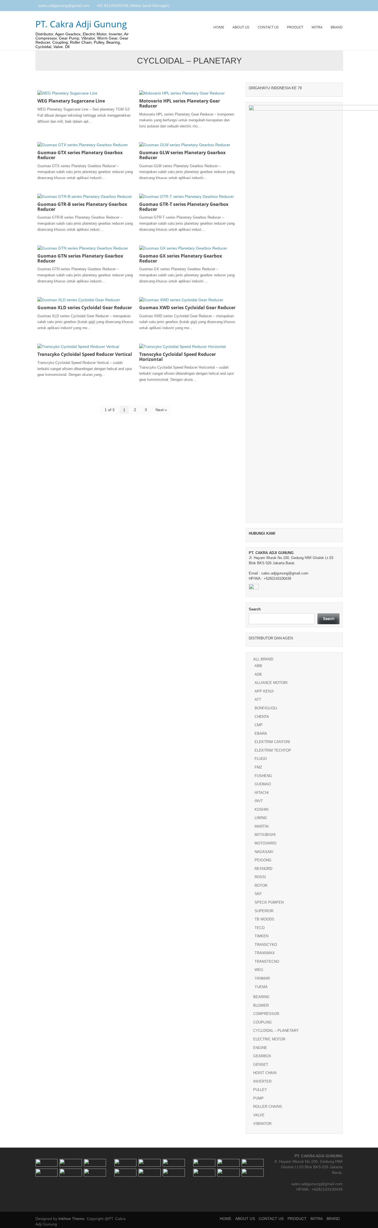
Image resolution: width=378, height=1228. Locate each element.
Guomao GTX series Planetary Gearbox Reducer (80, 155)
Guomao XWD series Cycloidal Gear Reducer (187, 308)
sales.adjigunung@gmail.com (64, 5)
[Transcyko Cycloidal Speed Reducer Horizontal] (182, 346)
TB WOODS (264, 919)
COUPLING (262, 1022)
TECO (260, 928)
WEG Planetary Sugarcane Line (71, 101)
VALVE (259, 1115)
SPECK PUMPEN (269, 902)
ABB (258, 666)
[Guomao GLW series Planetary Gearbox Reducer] (184, 144)
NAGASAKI (264, 852)
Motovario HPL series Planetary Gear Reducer (179, 103)
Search (255, 609)
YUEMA (261, 987)
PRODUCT (295, 27)
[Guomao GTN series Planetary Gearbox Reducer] (82, 248)
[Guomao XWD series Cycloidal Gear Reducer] (181, 299)
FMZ (258, 767)
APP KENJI (264, 691)
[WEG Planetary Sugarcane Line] (67, 93)
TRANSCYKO (266, 945)
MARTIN (261, 826)
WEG (259, 970)
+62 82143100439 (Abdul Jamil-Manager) (133, 5)
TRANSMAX (265, 953)
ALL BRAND (263, 659)
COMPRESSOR (266, 1014)
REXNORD (263, 869)
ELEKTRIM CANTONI (272, 742)
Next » (161, 410)
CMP (259, 725)
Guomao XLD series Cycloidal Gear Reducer (84, 308)
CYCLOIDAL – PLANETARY (276, 1030)
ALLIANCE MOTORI (271, 683)
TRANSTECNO (267, 961)
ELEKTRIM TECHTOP (273, 750)
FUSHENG (263, 776)
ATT (258, 699)
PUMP (258, 1098)
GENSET (260, 1064)
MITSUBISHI (265, 835)
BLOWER (261, 1005)
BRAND (337, 27)
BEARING (261, 997)
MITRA (317, 27)
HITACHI (262, 793)
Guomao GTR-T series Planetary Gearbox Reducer (183, 206)
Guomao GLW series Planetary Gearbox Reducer (182, 155)
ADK (258, 674)
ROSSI (260, 877)
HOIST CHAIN (264, 1073)
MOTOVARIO (265, 843)
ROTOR (261, 885)
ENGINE (260, 1048)
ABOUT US (240, 27)
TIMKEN (261, 936)
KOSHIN (261, 809)
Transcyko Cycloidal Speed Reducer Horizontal (177, 356)
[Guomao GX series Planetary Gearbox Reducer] (183, 248)
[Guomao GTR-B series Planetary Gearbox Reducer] (84, 196)
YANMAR (262, 978)
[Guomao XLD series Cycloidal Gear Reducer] (78, 299)
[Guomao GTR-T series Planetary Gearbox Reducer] (186, 196)
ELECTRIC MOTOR (269, 1039)
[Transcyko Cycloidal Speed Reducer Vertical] (78, 346)
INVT (259, 801)
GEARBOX (262, 1056)
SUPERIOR (264, 911)
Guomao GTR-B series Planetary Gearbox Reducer (82, 206)
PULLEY (260, 1090)
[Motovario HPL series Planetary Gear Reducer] (182, 93)
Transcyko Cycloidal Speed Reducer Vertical (84, 354)
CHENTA (262, 717)
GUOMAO (263, 784)
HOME (218, 27)
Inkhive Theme (71, 1218)
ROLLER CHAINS (267, 1106)
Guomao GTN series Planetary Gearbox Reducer (80, 258)
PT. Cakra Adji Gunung (81, 24)
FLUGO (261, 759)
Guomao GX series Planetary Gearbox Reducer (180, 258)
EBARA (261, 733)
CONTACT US (268, 27)
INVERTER (262, 1081)
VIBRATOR (262, 1124)
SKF (258, 894)
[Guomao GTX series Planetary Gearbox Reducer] (82, 144)
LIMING (261, 818)
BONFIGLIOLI (266, 708)
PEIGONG (263, 860)
